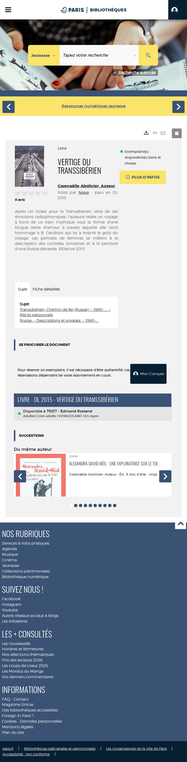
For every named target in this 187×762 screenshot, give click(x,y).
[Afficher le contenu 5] (90, 505)
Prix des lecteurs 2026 (22, 660)
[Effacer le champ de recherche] (136, 55)
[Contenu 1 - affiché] (71, 505)
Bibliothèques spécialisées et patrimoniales (59, 748)
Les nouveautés (16, 643)
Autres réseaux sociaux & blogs (30, 615)
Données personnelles (41, 721)
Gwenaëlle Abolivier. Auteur (86, 185)
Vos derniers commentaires (28, 677)
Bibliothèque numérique (25, 576)
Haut (180, 524)
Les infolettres (15, 621)
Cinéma (9, 560)
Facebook (11, 599)
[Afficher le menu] (8, 10)
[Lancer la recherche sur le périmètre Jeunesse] (148, 55)
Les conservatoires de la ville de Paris (136, 748)
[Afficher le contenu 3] (80, 505)
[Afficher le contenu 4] (85, 505)
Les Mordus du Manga (22, 671)
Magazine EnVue (17, 704)
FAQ (6, 699)
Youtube (10, 610)
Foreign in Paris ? (18, 715)
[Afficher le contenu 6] (95, 505)
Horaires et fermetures (23, 649)
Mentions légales (17, 727)
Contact (20, 699)
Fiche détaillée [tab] (46, 289)
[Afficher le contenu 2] (75, 505)
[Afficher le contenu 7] (100, 505)
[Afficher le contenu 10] (114, 505)
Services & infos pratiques (25, 543)
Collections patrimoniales (26, 571)
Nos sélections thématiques (28, 654)
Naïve (83, 192)
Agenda (9, 549)
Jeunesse (10, 565)
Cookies (9, 721)
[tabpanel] (66, 312)
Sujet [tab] (22, 289)
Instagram (11, 604)
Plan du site (13, 732)
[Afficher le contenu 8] (105, 505)
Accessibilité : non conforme (26, 754)
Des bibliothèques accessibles (30, 710)
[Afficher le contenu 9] (110, 505)
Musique (10, 554)
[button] (177, 9)
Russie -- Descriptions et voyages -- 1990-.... (59, 320)
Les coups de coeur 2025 (25, 665)
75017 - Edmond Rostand (69, 411)
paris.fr (7, 748)
